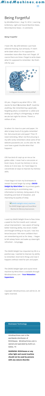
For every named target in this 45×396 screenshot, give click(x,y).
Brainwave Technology (17, 324)
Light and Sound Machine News (26, 25)
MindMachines (13, 22)
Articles (11, 332)
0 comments (28, 28)
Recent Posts (13, 328)
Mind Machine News (13, 28)
